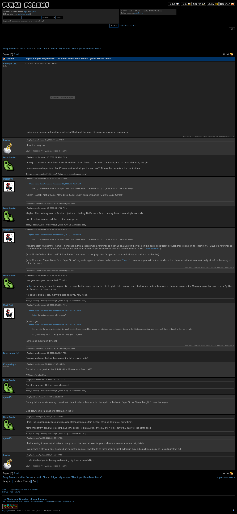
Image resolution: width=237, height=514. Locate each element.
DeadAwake (9, 157)
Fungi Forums (38, 499)
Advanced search (128, 25)
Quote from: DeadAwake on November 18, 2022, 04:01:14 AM (55, 310)
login (25, 12)
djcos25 (7, 397)
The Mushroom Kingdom (15, 499)
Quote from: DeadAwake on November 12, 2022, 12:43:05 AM (55, 184)
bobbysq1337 (10, 63)
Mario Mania (38, 501)
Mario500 (8, 179)
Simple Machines (31, 489)
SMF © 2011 (18, 489)
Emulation (49, 501)
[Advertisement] (118, 39)
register (33, 12)
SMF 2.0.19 (7, 489)
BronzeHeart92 (11, 353)
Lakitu (6, 140)
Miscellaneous (68, 501)
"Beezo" (126, 260)
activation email (24, 14)
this (30, 286)
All (17, 54)
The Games (7, 501)
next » (231, 477)
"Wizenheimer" (152, 248)
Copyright (6, 511)
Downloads (17, 501)
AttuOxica (138, 13)
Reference (28, 501)
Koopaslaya (9, 364)
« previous (222, 477)
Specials (57, 501)
